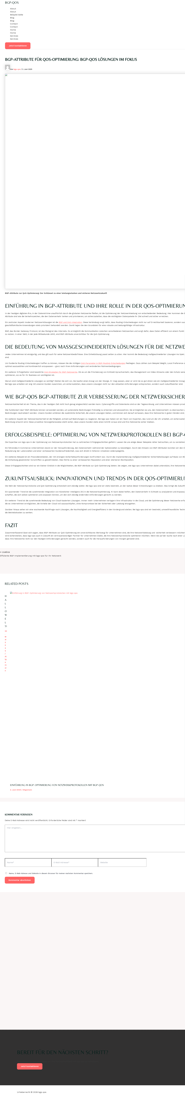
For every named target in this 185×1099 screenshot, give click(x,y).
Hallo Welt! (6, 611)
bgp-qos (12, 2)
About (13, 8)
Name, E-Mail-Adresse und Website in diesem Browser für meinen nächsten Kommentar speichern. (51, 873)
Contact (14, 24)
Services (14, 36)
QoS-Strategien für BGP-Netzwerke (60, 372)
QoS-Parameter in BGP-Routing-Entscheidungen (103, 363)
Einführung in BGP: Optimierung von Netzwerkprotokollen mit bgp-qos (57, 784)
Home (13, 30)
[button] (17, 45)
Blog (12, 18)
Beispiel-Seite (16, 14)
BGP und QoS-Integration (70, 322)
